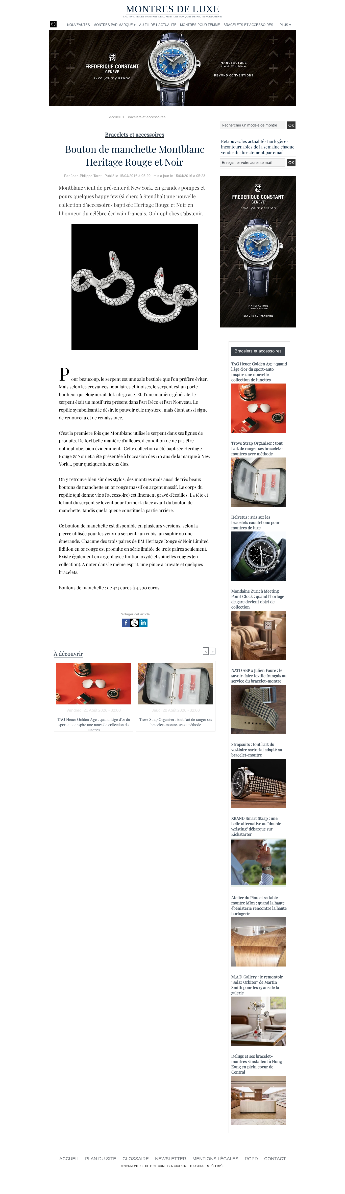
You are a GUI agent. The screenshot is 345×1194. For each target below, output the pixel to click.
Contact (275, 1158)
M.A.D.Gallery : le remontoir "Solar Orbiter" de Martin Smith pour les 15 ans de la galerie (257, 984)
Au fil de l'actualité (158, 25)
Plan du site (101, 1158)
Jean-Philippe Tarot (86, 176)
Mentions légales (216, 1158)
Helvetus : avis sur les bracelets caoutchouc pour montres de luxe (255, 522)
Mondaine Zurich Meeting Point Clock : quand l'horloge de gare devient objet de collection (257, 598)
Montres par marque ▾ (114, 25)
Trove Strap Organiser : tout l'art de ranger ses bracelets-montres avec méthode (175, 722)
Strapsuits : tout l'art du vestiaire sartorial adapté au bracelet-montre (256, 749)
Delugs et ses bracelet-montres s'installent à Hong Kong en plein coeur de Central (256, 1064)
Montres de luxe (172, 9)
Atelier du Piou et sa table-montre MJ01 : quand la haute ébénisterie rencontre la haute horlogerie (259, 905)
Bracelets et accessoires (248, 25)
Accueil (114, 117)
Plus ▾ (285, 25)
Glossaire (136, 1158)
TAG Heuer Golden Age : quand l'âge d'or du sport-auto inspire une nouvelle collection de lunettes (93, 723)
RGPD (252, 1158)
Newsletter (171, 1158)
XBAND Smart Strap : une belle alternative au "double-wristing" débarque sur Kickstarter (257, 826)
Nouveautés (78, 25)
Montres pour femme (200, 25)
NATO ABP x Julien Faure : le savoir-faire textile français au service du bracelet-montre (258, 675)
